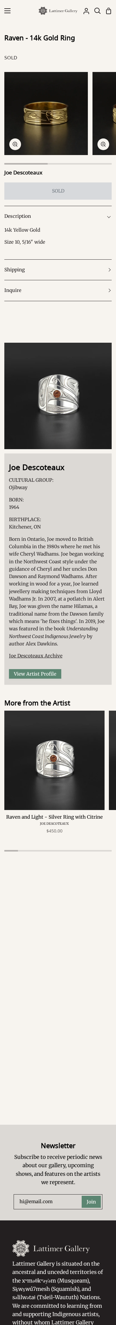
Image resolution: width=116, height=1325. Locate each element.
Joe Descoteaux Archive (35, 656)
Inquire (12, 290)
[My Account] (83, 11)
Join (91, 1202)
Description (17, 216)
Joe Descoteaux (23, 172)
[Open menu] (5, 10)
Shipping (14, 270)
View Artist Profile (35, 674)
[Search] (95, 11)
